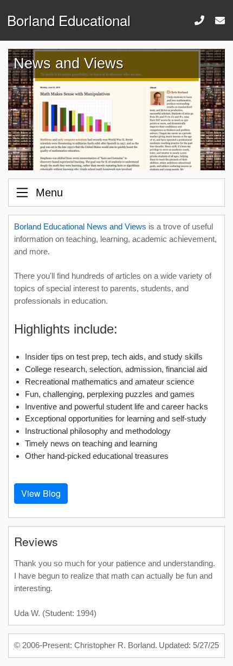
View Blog (41, 493)
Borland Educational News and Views (80, 226)
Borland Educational (69, 20)
